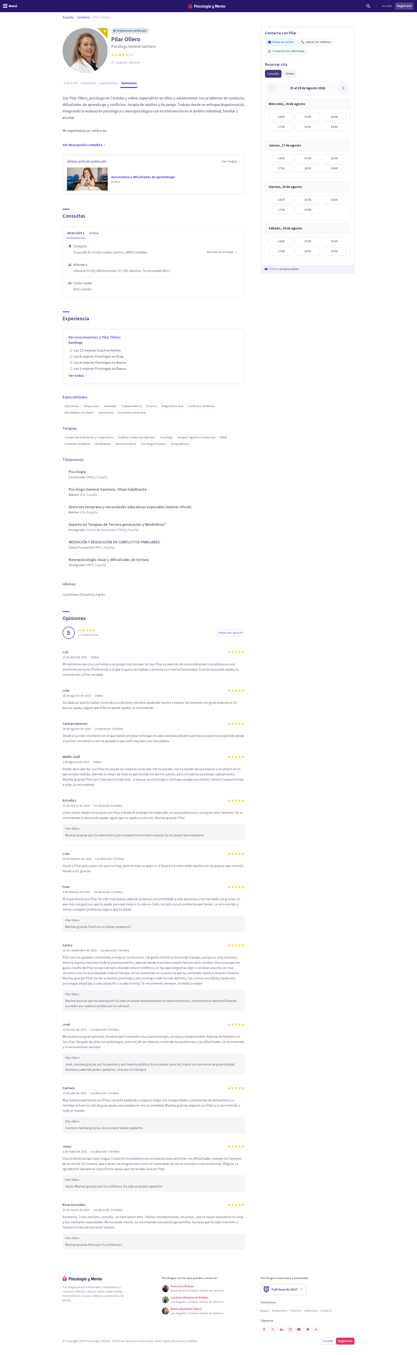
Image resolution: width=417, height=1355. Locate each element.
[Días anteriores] (272, 88)
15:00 (307, 117)
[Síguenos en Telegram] (307, 1329)
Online (290, 74)
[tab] (75, 233)
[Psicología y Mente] (206, 6)
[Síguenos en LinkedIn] (281, 1329)
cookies (192, 1341)
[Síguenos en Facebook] (264, 1329)
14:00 (281, 117)
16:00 (334, 117)
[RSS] (316, 1329)
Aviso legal (162, 1341)
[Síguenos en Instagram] (290, 1329)
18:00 (307, 127)
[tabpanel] (153, 268)
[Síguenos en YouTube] (298, 1329)
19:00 (334, 127)
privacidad (177, 1341)
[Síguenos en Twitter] (272, 1329)
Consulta (273, 74)
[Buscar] (368, 6)
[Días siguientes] (343, 88)
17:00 (281, 127)
